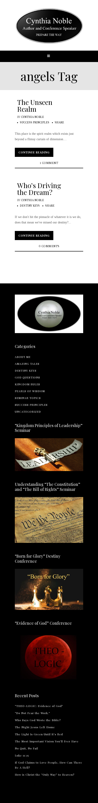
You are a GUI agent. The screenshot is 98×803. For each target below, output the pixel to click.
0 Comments (49, 246)
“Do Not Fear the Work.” (32, 713)
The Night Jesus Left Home (35, 727)
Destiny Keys (30, 205)
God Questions (27, 377)
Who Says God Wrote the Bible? (38, 720)
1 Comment (49, 163)
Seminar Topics (28, 398)
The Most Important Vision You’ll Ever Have (47, 741)
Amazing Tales (27, 363)
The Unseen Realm (34, 105)
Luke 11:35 (22, 755)
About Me (23, 357)
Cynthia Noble (32, 117)
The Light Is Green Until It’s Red (39, 734)
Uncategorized (28, 411)
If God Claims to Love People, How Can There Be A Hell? (48, 765)
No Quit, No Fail (26, 748)
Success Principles (34, 122)
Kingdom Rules (27, 384)
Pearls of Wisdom (30, 391)
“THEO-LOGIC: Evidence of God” (39, 706)
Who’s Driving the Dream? (39, 189)
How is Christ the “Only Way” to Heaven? (44, 774)
